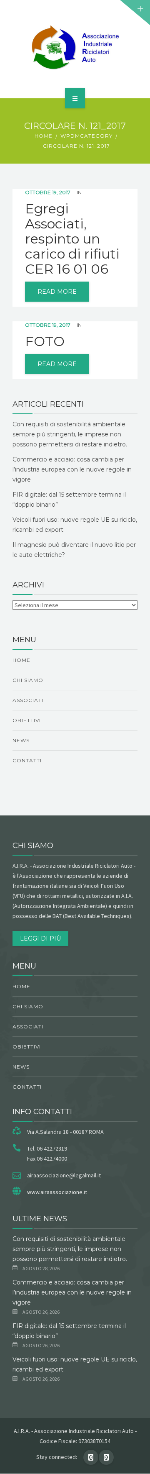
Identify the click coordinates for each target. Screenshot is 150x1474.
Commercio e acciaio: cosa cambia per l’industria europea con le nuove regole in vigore (72, 469)
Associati (27, 700)
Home (43, 136)
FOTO (45, 341)
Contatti (27, 760)
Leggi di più (40, 938)
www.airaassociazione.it (57, 1192)
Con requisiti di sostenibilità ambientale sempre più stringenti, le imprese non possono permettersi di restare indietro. (69, 434)
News (21, 740)
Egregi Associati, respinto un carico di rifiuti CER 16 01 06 (72, 239)
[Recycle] (75, 47)
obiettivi (26, 720)
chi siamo (27, 680)
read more (57, 291)
